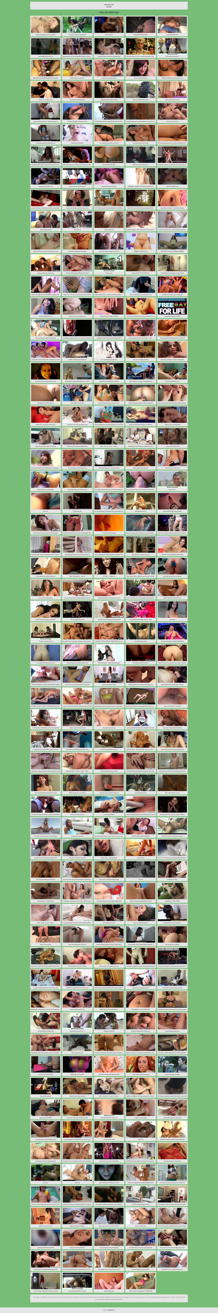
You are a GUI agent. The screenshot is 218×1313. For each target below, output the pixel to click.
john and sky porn (109, 4)
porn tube (109, 6)
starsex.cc (111, 1310)
